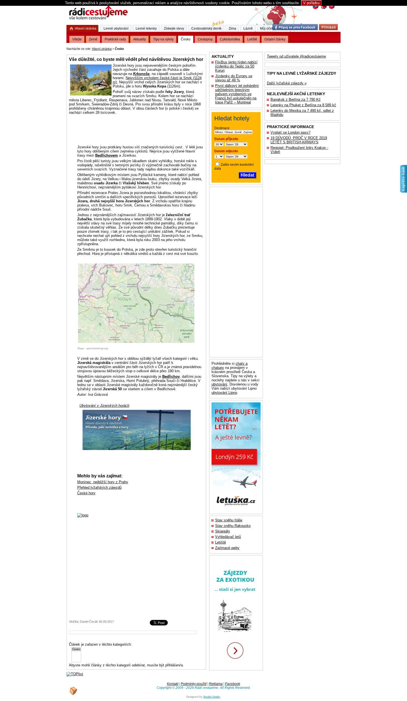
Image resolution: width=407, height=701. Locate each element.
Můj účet (266, 28)
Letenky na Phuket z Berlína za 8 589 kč (303, 105)
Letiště (220, 542)
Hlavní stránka (102, 48)
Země (93, 39)
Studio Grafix (211, 696)
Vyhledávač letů (228, 537)
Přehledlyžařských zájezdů (99, 487)
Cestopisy (205, 39)
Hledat (247, 175)
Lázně (248, 28)
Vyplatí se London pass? (290, 132)
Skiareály (222, 531)
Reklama (216, 684)
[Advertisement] (194, 48)
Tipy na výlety (163, 39)
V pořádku (311, 3)
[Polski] (331, 8)
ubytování (219, 384)
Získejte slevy (174, 28)
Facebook (232, 684)
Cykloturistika (230, 39)
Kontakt (172, 684)
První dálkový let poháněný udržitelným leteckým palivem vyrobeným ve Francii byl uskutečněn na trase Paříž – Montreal (237, 94)
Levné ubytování (116, 28)
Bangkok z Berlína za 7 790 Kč (296, 99)
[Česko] (76, 649)
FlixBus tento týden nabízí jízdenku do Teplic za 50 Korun (236, 66)
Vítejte (77, 39)
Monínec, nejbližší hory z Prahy (102, 482)
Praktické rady (115, 39)
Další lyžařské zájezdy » (286, 83)
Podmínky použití (194, 684)
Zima (232, 28)
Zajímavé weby (227, 548)
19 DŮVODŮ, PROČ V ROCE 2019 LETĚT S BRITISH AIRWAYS (299, 140)
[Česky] (315, 8)
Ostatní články (274, 39)
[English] (323, 8)
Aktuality (139, 39)
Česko (185, 39)
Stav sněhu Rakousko (233, 526)
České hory (86, 493)
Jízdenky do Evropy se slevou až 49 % (233, 78)
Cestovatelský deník (206, 28)
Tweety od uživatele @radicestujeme (296, 56)
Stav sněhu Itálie (228, 520)
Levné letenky (146, 28)
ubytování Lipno (224, 392)
